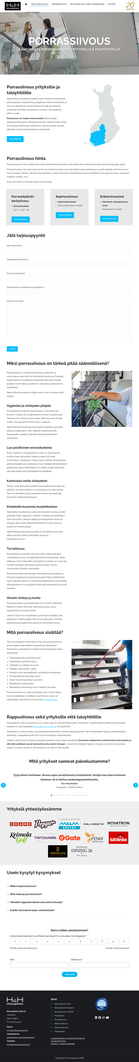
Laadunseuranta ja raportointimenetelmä (68, 1038)
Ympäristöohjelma (58, 1041)
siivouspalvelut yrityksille (45, 726)
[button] (3, 785)
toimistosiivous (50, 699)
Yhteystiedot (59, 1031)
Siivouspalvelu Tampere (64, 1008)
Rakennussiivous (61, 1024)
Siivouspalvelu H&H (62, 1004)
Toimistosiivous (60, 1020)
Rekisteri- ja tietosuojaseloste (63, 1044)
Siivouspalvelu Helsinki (63, 1012)
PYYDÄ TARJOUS (20, 219)
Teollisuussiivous (61, 1027)
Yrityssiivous (59, 1016)
